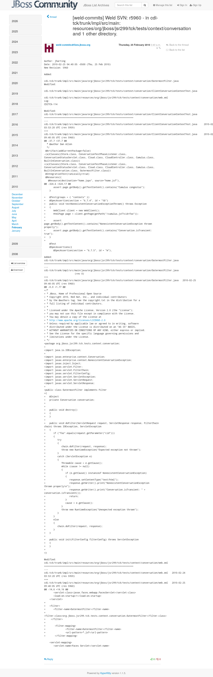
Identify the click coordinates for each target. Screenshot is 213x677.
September (17, 204)
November (17, 197)
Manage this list (163, 5)
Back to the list (177, 49)
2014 (15, 145)
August (15, 207)
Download (18, 269)
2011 (15, 176)
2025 (15, 31)
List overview (19, 263)
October (16, 200)
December (17, 194)
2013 (15, 155)
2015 (15, 135)
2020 (15, 83)
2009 (15, 244)
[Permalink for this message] (160, 47)
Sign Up (196, 5)
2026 (15, 21)
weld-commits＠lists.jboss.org (73, 44)
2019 (15, 93)
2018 (15, 104)
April (14, 220)
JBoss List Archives (96, 5)
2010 (15, 187)
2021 (15, 73)
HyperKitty (105, 673)
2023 (15, 52)
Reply (49, 659)
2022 (15, 62)
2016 (15, 124)
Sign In (183, 5)
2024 (15, 42)
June (14, 214)
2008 (15, 254)
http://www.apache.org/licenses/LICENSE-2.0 (77, 320)
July (14, 210)
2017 (15, 114)
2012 (15, 166)
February (17, 227)
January (16, 230)
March (15, 224)
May (14, 217)
